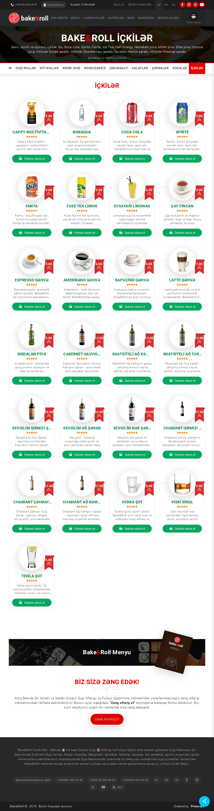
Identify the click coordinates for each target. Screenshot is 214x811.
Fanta (32, 206)
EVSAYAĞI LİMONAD (132, 206)
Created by (189, 806)
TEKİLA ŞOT (31, 576)
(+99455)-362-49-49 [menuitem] (135, 780)
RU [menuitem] (177, 780)
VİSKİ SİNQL (182, 502)
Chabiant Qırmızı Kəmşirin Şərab (182, 428)
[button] (193, 18)
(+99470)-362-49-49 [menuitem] (102, 780)
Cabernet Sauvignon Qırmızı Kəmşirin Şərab (82, 354)
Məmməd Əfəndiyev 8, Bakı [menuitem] (33, 780)
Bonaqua (82, 132)
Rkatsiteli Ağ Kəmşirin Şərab (132, 354)
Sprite (182, 132)
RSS (120, 787)
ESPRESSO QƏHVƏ (32, 280)
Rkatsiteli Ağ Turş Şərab (182, 354)
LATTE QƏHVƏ (182, 280)
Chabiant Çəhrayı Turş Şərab (31, 502)
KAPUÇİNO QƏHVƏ (132, 280)
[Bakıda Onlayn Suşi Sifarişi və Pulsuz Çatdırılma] (28, 18)
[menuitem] (159, 5)
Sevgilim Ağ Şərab (82, 428)
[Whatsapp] (92, 787)
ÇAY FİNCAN (182, 206)
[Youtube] (103, 787)
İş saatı (82, 4)
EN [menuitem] (166, 780)
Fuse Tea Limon (82, 206)
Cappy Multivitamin (32, 132)
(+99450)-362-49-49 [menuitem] (70, 780)
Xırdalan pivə (31, 354)
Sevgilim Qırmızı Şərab (31, 428)
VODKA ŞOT (132, 502)
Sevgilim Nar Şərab (132, 428)
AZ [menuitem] (156, 780)
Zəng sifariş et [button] (107, 719)
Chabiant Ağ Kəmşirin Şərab (82, 502)
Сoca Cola (132, 132)
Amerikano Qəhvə (82, 280)
